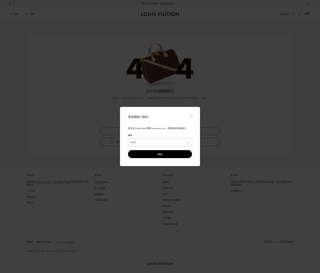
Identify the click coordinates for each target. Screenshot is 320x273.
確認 (160, 154)
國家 (130, 135)
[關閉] (192, 116)
